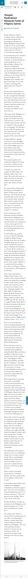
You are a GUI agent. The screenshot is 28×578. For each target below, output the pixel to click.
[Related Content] (21, 7)
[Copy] (2, 27)
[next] (21, 576)
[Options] (25, 7)
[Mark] (2, 24)
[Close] (2, 20)
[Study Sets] (15, 7)
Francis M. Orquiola (12, 28)
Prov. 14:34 (19, 319)
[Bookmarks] (18, 7)
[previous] (7, 576)
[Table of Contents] (2, 7)
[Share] (2, 29)
